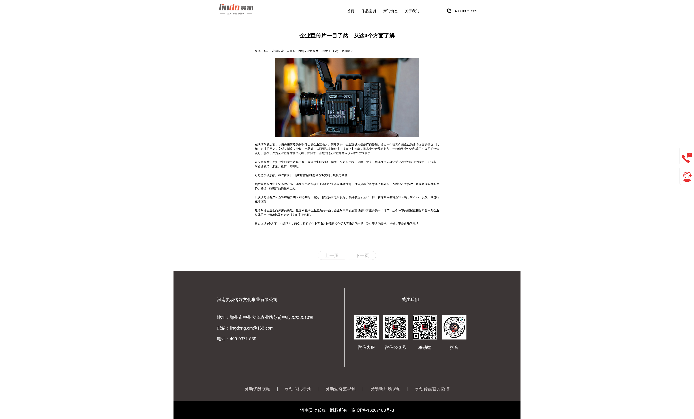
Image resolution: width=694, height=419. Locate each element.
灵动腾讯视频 (298, 388)
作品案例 (368, 10)
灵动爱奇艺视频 (340, 388)
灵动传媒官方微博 (432, 388)
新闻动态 (390, 10)
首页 (350, 10)
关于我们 (412, 10)
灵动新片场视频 (385, 388)
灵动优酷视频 (257, 388)
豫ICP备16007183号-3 (372, 410)
